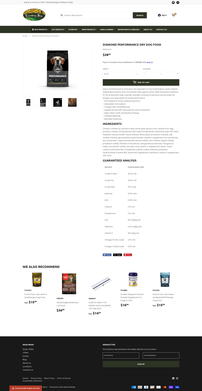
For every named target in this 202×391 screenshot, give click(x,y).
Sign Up (141, 364)
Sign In (164, 15)
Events (26, 356)
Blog (25, 359)
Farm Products (89, 29)
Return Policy (49, 378)
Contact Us (161, 29)
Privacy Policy (36, 378)
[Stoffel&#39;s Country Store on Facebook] (173, 378)
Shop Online (28, 349)
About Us (148, 29)
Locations (27, 366)
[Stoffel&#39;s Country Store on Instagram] (177, 378)
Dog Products (41, 29)
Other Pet (73, 29)
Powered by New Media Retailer (62, 387)
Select (105, 69)
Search (141, 15)
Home (25, 36)
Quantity (147, 69)
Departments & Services (128, 29)
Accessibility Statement (32, 381)
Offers (25, 352)
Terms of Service (64, 378)
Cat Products (58, 29)
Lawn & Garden (107, 29)
